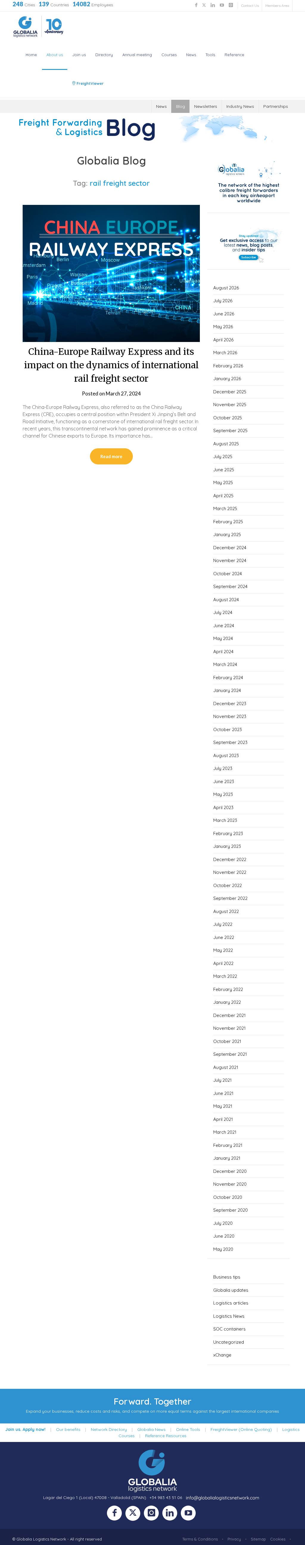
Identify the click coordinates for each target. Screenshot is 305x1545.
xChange (222, 1355)
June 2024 (223, 625)
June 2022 (223, 937)
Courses (169, 54)
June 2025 (223, 469)
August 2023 (226, 755)
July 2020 (223, 1223)
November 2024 (229, 560)
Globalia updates (230, 1290)
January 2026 (227, 378)
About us (54, 54)
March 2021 (224, 1132)
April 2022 (223, 963)
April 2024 (223, 651)
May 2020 (223, 1249)
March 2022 (225, 976)
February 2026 (228, 366)
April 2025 (223, 495)
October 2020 (227, 1197)
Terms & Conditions (200, 1539)
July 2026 (222, 300)
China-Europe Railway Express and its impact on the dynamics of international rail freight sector (111, 365)
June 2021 (223, 1093)
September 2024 (230, 586)
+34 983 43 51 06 (166, 1497)
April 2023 (223, 807)
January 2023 (227, 846)
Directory (104, 54)
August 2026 (226, 288)
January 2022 (227, 1002)
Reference (234, 54)
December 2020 (230, 1171)
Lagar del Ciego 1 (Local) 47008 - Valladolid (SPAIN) (94, 1497)
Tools (210, 54)
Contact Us (250, 5)
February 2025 (228, 521)
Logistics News (229, 1316)
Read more (111, 456)
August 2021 (225, 1067)
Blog (180, 106)
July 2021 (222, 1080)
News (191, 54)
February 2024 (228, 677)
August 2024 (226, 599)
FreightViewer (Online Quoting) (241, 1429)
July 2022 (222, 924)
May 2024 (223, 638)
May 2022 (223, 950)
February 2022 (228, 989)
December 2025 (229, 392)
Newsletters (205, 106)
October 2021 (227, 1041)
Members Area (277, 5)
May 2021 (222, 1106)
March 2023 (225, 820)
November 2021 (229, 1028)
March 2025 (225, 508)
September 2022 (230, 898)
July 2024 (222, 612)
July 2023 (222, 768)
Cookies (277, 1539)
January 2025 (227, 534)
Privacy (234, 1539)
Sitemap (258, 1539)
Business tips (226, 1277)
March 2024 (225, 664)
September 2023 (230, 742)
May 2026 (223, 326)
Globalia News (151, 1429)
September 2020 (230, 1210)
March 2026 (225, 352)
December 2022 (229, 859)
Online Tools (188, 1429)
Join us (79, 54)
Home (31, 54)
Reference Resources (165, 1435)
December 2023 (229, 703)
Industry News (240, 106)
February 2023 (228, 833)
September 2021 (230, 1054)
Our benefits (68, 1429)
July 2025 (222, 456)
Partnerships (275, 106)
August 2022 (226, 911)
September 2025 (230, 430)
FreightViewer (89, 83)
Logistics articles (230, 1303)
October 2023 (227, 729)
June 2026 (223, 314)
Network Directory (109, 1429)
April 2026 (223, 340)
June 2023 (223, 781)
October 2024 (227, 573)
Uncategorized (228, 1342)
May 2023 (223, 794)
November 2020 (230, 1184)
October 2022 (227, 885)
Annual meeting (137, 54)
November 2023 (229, 716)
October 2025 (227, 418)
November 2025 (229, 404)
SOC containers (229, 1329)
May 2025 (223, 482)
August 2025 (226, 444)
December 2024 (229, 547)
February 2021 (227, 1145)
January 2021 (226, 1158)
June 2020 (223, 1236)
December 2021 (229, 1015)
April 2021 (223, 1119)
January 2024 (227, 690)
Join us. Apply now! (25, 1429)
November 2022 (229, 872)
